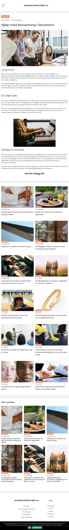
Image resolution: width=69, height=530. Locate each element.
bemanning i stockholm (40, 84)
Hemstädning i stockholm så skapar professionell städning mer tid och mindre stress (51, 352)
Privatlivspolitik (37, 527)
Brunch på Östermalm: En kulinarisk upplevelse (48, 213)
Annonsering (51, 506)
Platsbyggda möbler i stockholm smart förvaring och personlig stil (50, 247)
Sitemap (50, 516)
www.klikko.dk (28, 517)
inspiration (5, 16)
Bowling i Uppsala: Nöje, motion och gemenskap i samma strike (14, 316)
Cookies (51, 511)
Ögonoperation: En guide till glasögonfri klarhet (16, 388)
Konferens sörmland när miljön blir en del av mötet (16, 351)
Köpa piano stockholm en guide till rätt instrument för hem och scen (16, 282)
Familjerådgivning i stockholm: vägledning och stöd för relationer (51, 282)
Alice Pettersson (17, 20)
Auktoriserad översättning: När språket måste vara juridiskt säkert (50, 388)
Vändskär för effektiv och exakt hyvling (16, 246)
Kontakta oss (51, 514)
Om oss (51, 509)
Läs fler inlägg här (34, 173)
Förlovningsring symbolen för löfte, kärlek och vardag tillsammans (50, 316)
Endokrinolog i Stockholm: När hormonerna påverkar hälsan (17, 213)
